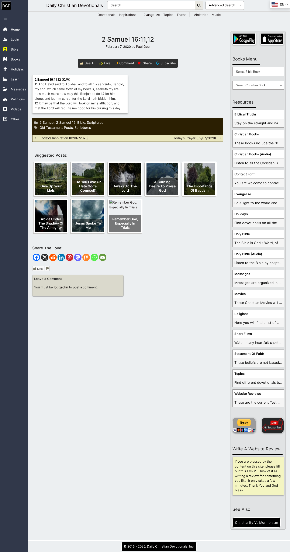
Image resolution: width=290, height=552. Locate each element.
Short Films (243, 334)
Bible (81, 122)
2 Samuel (46, 122)
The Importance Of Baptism (199, 188)
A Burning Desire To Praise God (162, 186)
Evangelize (152, 15)
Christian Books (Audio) (252, 154)
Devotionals (106, 15)
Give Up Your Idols (51, 188)
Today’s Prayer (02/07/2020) (194, 138)
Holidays (241, 214)
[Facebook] (36, 257)
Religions (241, 314)
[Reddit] (53, 257)
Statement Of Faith (249, 354)
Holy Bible (242, 234)
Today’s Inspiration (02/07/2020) (64, 138)
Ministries (200, 15)
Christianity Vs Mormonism (256, 522)
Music (216, 15)
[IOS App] (272, 39)
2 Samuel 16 (44, 79)
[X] (44, 257)
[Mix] (86, 257)
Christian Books (246, 134)
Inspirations (128, 15)
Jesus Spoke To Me (88, 225)
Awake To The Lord (125, 188)
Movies (240, 294)
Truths (181, 15)
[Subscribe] (273, 425)
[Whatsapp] (94, 257)
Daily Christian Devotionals (74, 5)
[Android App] (244, 39)
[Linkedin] (61, 257)
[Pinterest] (69, 257)
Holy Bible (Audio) (248, 254)
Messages (242, 274)
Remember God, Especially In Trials (125, 223)
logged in (61, 287)
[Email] (102, 257)
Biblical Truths (245, 114)
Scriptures (95, 122)
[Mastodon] (78, 257)
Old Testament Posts (56, 127)
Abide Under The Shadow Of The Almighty (50, 223)
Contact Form (244, 174)
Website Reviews (247, 394)
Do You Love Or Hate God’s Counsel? (88, 186)
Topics (168, 15)
